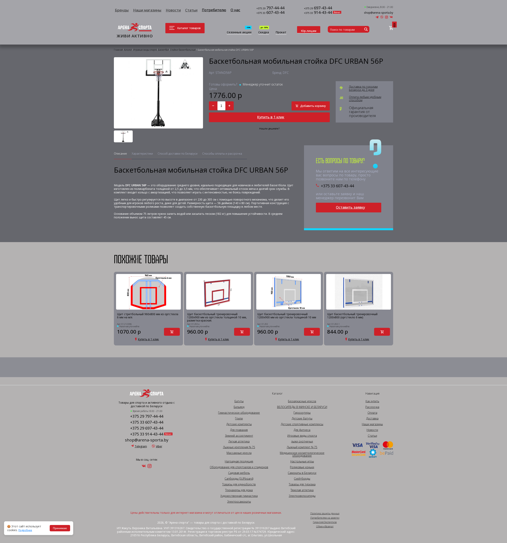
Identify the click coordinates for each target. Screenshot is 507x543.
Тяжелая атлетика (302, 490)
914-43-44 (318, 12)
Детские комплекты (239, 424)
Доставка (372, 418)
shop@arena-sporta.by (378, 12)
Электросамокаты (239, 501)
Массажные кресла (239, 453)
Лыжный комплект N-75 (302, 447)
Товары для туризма (302, 484)
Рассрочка (372, 407)
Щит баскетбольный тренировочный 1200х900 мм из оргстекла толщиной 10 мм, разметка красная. (217, 317)
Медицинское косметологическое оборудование (302, 454)
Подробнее (25, 530)
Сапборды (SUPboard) (239, 478)
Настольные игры (302, 461)
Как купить (372, 401)
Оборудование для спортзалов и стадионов (239, 467)
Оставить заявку (350, 207)
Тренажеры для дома (239, 490)
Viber (159, 446)
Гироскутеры (302, 412)
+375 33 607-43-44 (337, 186)
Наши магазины (147, 10)
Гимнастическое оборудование (239, 412)
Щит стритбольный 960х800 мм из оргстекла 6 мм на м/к (147, 316)
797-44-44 (270, 8)
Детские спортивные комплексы (302, 424)
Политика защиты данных (324, 513)
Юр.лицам (308, 31)
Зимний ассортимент (239, 435)
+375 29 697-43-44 (146, 428)
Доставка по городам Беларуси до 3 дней (363, 88)
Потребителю (214, 10)
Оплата (372, 412)
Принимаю (60, 528)
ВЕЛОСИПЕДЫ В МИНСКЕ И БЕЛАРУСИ (302, 407)
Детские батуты (302, 418)
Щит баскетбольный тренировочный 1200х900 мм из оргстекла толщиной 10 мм (286, 316)
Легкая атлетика (239, 441)
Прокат (281, 32)
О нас (235, 10)
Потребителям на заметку (324, 518)
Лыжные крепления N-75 (239, 447)
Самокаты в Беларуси (302, 473)
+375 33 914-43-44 (146, 434)
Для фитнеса (302, 430)
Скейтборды (302, 478)
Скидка (263, 32)
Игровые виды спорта (302, 435)
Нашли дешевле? (269, 128)
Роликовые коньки (302, 467)
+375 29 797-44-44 (146, 416)
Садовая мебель (239, 473)
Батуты (239, 401)
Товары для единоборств (239, 484)
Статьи (191, 10)
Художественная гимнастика (239, 496)
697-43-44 (318, 8)
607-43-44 (270, 12)
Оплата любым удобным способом (365, 98)
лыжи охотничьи (302, 441)
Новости (173, 10)
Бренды (122, 10)
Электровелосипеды (302, 496)
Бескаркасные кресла (302, 401)
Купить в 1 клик (270, 117)
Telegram (141, 446)
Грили (239, 418)
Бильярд (239, 407)
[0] (391, 28)
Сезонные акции (239, 32)
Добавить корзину (313, 106)
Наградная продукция (239, 461)
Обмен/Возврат (325, 526)
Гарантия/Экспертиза (325, 522)
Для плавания (239, 430)
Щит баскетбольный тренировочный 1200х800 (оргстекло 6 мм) (352, 316)
